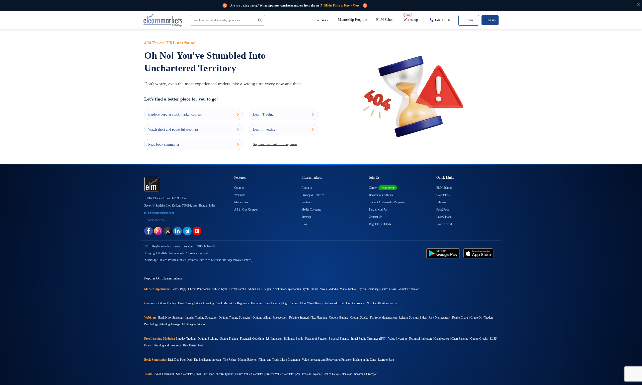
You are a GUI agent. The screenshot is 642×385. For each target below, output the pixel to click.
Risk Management (439, 317)
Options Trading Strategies (235, 317)
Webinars (239, 195)
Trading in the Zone (364, 359)
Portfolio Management (383, 317)
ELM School (385, 20)
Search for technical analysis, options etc (216, 20)
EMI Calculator (204, 374)
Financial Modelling (252, 338)
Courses (320, 20)
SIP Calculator (184, 374)
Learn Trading (263, 114)
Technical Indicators (420, 338)
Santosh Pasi (388, 289)
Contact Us (375, 217)
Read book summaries (163, 144)
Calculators (443, 195)
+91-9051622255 (154, 220)
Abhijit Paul (255, 289)
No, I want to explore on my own (275, 144)
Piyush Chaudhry (368, 289)
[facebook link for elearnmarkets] (148, 231)
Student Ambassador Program (387, 202)
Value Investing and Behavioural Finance (326, 359)
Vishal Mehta (348, 289)
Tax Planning (319, 317)
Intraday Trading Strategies (201, 317)
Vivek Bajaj (179, 289)
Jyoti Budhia (310, 289)
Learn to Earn (386, 359)
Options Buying (338, 317)
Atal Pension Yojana (308, 374)
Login (468, 20)
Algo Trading (290, 303)
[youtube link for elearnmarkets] (197, 231)
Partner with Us (378, 209)
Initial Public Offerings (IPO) (368, 338)
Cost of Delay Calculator (337, 374)
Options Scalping (208, 338)
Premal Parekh (237, 289)
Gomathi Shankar (408, 289)
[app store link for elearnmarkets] (479, 253)
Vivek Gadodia (329, 289)
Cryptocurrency (355, 303)
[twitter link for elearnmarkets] (168, 231)
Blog (304, 224)
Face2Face (442, 209)
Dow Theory (185, 303)
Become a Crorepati (365, 374)
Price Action (280, 317)
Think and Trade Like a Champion (279, 359)
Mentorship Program (352, 20)
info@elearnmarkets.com (159, 213)
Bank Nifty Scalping (170, 317)
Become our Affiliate (381, 195)
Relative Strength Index (413, 317)
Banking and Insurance (167, 345)
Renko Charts (460, 317)
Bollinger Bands (293, 338)
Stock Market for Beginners (232, 303)
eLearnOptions (224, 374)
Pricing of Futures (316, 338)
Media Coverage (311, 209)
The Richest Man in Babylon (240, 359)
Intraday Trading (186, 338)
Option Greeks (479, 338)
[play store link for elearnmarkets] (444, 253)
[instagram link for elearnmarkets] (158, 231)
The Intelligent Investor (207, 359)
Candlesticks (441, 338)
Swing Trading (229, 338)
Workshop (411, 18)
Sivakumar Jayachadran (287, 289)
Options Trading (166, 303)
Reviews (306, 202)
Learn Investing (264, 129)
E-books (441, 202)
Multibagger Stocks (193, 324)
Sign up (490, 20)
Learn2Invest (444, 224)
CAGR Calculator (163, 374)
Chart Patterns (459, 338)
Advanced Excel (334, 303)
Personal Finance (339, 338)
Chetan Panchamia (199, 289)
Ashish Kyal (219, 289)
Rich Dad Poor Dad (180, 359)
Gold (201, 345)
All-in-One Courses (246, 209)
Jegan (267, 289)
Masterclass (241, 202)
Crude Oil (476, 317)
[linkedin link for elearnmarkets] (177, 231)
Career (382, 187)
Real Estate (189, 345)
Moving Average (170, 324)
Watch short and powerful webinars (173, 129)
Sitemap (306, 217)
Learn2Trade (443, 217)
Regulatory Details (380, 224)
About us (306, 187)
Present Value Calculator (279, 374)
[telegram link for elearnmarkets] (187, 231)
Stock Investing (204, 303)
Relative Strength (299, 317)
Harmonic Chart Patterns (265, 303)
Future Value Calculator (249, 374)
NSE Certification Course (382, 303)
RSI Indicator (274, 338)
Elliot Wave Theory (311, 303)
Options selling (262, 317)
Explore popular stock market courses (175, 114)
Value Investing (397, 338)
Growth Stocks (359, 317)
